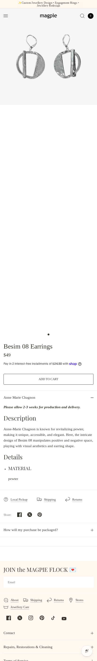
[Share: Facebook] (19, 514)
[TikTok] (53, 618)
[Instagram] (31, 618)
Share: (8, 514)
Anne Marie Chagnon (19, 397)
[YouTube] (64, 618)
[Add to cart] (48, 379)
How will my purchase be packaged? (31, 530)
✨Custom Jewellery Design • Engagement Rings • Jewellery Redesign (48, 4)
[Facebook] (9, 618)
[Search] (82, 15)
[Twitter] (20, 618)
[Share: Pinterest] (39, 514)
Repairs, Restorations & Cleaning (28, 647)
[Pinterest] (42, 618)
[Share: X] (29, 514)
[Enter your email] (88, 582)
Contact (9, 633)
